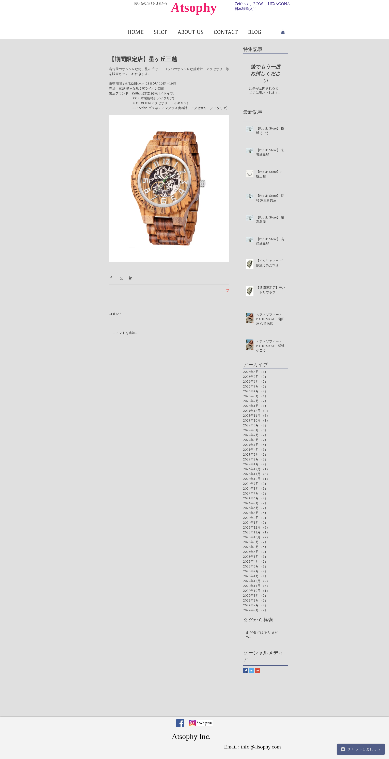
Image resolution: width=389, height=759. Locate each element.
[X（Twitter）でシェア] (121, 278)
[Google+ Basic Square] (257, 670)
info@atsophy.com (261, 747)
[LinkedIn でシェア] (131, 278)
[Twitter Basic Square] (251, 670)
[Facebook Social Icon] (180, 723)
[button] (283, 32)
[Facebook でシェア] (111, 278)
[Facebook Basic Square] (245, 670)
